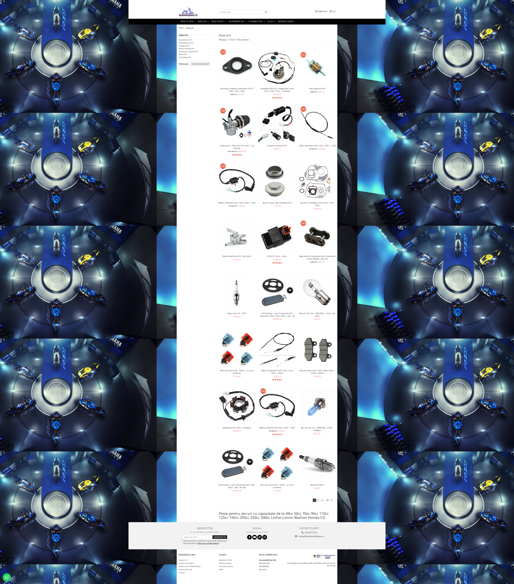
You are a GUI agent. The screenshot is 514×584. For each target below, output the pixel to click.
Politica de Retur (225, 563)
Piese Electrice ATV (186, 43)
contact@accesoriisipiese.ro (311, 536)
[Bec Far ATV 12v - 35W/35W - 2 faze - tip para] (317, 292)
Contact (182, 572)
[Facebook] (249, 537)
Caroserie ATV (184, 46)
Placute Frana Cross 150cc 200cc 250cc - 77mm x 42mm (317, 371)
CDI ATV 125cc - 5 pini (277, 256)
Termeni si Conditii (186, 563)
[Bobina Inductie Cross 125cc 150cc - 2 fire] (237, 181)
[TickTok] (259, 537)
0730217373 (310, 532)
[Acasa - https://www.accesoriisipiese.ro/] (192, 12)
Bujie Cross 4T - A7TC (236, 313)
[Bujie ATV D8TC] (317, 463)
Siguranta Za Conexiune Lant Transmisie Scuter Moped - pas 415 (317, 257)
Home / (182, 28)
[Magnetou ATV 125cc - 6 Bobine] (237, 406)
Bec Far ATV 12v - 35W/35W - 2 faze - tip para (317, 314)
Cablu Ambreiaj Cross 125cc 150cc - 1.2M (317, 145)
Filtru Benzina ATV (317, 88)
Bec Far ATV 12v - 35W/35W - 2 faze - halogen (317, 429)
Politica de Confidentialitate (208, 543)
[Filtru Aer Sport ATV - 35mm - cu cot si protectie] (277, 463)
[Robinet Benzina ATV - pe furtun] (237, 237)
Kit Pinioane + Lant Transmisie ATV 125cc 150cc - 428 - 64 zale (237, 486)
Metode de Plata (225, 560)
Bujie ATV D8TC (317, 485)
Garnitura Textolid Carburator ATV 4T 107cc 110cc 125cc (237, 89)
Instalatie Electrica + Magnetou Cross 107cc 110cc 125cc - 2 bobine (277, 89)
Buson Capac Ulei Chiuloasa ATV (277, 202)
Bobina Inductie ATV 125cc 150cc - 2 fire (277, 427)
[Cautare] (266, 12)
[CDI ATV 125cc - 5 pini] (277, 237)
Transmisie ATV (185, 57)
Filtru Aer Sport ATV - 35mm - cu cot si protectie (277, 486)
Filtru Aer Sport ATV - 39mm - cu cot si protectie (237, 371)
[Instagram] (264, 537)
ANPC (221, 569)
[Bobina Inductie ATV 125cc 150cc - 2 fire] (277, 406)
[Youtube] (254, 537)
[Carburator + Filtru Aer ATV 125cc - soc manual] (237, 124)
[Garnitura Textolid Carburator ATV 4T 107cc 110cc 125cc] (237, 67)
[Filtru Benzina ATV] (317, 67)
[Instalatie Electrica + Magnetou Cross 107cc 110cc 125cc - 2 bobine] (277, 67)
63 (327, 500)
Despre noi (183, 560)
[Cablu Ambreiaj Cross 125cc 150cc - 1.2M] (317, 124)
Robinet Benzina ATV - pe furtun (236, 256)
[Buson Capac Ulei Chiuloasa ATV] (277, 181)
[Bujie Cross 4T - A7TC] (237, 292)
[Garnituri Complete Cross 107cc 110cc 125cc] (317, 181)
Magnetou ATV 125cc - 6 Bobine (237, 427)
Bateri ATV (183, 54)
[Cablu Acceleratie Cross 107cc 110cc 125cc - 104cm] (277, 349)
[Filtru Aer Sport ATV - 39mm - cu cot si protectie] (237, 349)
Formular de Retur (226, 566)
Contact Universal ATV (277, 145)
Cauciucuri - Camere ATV (188, 51)
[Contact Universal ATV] (277, 124)
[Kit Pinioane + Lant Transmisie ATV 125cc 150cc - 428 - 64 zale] (237, 463)
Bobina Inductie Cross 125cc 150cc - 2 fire (237, 202)
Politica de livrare (185, 569)
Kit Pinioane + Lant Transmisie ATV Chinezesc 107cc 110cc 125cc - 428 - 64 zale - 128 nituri (277, 314)
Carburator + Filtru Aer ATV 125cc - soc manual (237, 146)
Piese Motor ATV (185, 40)
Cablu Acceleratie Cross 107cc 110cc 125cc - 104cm (277, 371)
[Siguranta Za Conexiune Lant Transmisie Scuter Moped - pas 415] (317, 237)
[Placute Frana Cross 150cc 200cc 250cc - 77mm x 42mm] (317, 349)
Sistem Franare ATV (186, 48)
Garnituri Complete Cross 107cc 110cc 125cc (317, 204)
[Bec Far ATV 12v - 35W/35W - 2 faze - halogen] (317, 406)
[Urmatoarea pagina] (331, 500)
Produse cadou (286, 21)
